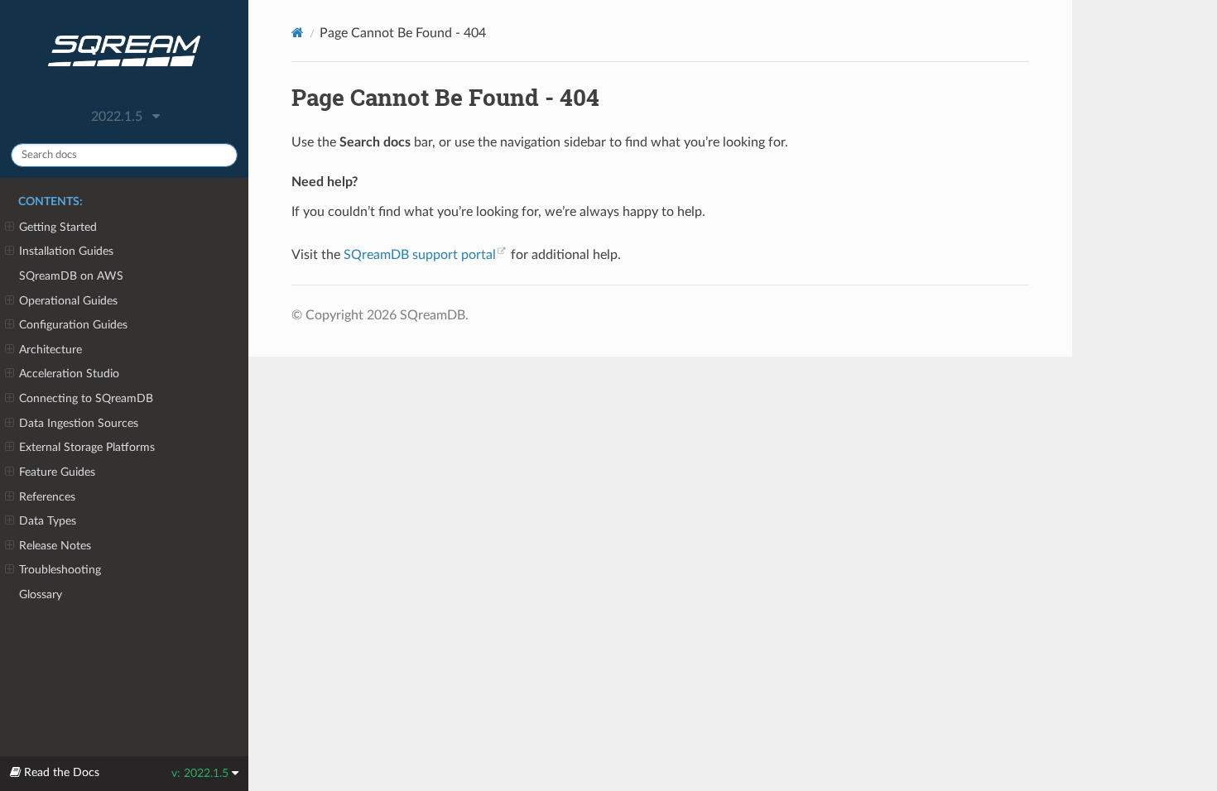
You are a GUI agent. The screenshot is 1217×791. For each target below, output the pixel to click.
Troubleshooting (60, 569)
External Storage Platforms (87, 447)
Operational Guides (68, 301)
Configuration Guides (73, 325)
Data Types (47, 521)
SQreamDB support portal (420, 254)
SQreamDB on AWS (71, 276)
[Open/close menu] (9, 227)
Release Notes (55, 545)
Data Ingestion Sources (78, 423)
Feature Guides (57, 472)
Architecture (50, 349)
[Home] (297, 33)
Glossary (40, 594)
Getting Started (58, 227)
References (47, 497)
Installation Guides (66, 251)
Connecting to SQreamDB (86, 398)
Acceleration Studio (69, 373)
